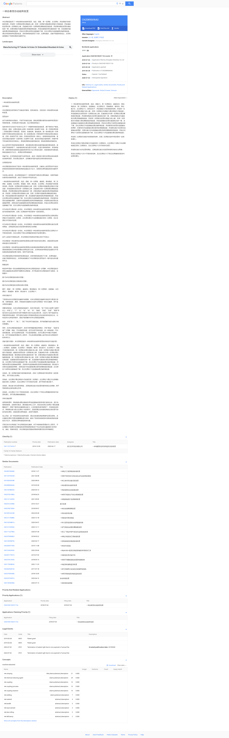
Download (112, 665)
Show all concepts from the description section (20, 721)
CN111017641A (9, 446)
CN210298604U (9, 490)
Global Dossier (105, 90)
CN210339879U (9, 541)
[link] (8, 673)
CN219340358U (9, 583)
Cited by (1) (89, 85)
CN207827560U (9, 508)
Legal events (98, 85)
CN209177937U (9, 555)
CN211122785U (9, 532)
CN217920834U (9, 564)
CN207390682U (9, 536)
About (87, 735)
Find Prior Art (104, 28)
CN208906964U (9, 485)
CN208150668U (9, 471)
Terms (123, 735)
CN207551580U (9, 494)
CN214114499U (9, 499)
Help (142, 735)
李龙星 (101, 37)
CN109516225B (9, 513)
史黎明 (96, 37)
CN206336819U (9, 569)
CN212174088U (9, 518)
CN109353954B (9, 480)
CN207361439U (9, 560)
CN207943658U (9, 574)
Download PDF (90, 28)
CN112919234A (9, 476)
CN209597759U (9, 546)
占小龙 (90, 37)
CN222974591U (9, 578)
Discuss (114, 90)
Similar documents (110, 85)
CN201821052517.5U (11, 605)
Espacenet (95, 90)
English (96, 34)
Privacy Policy (132, 735)
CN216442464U (9, 550)
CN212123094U (9, 527)
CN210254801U (9, 522)
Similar (116, 28)
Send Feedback (98, 735)
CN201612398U (9, 504)
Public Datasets (112, 735)
